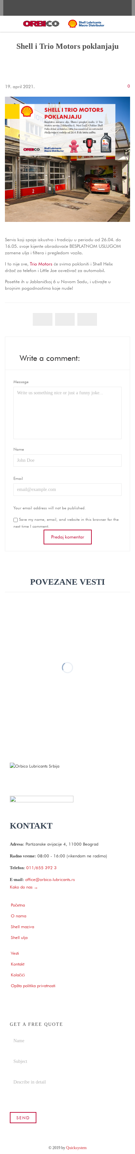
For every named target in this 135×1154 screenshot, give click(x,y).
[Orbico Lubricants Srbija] (64, 24)
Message (21, 381)
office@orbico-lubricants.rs (50, 879)
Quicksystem (76, 1147)
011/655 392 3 (41, 867)
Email (18, 478)
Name (18, 449)
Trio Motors (41, 263)
